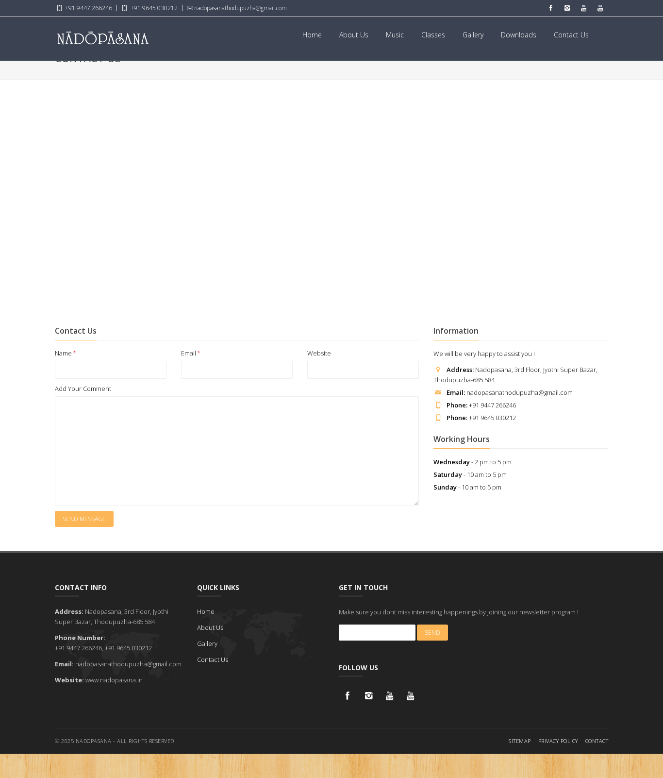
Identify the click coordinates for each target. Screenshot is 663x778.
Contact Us (571, 34)
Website (319, 353)
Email (190, 353)
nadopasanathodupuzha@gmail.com (240, 8)
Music (395, 34)
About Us (353, 34)
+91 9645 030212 (153, 8)
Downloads (518, 34)
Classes (433, 34)
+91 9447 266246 (88, 8)
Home (312, 34)
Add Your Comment (83, 388)
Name (65, 353)
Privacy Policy (558, 740)
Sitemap (520, 740)
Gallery (473, 34)
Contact (597, 740)
